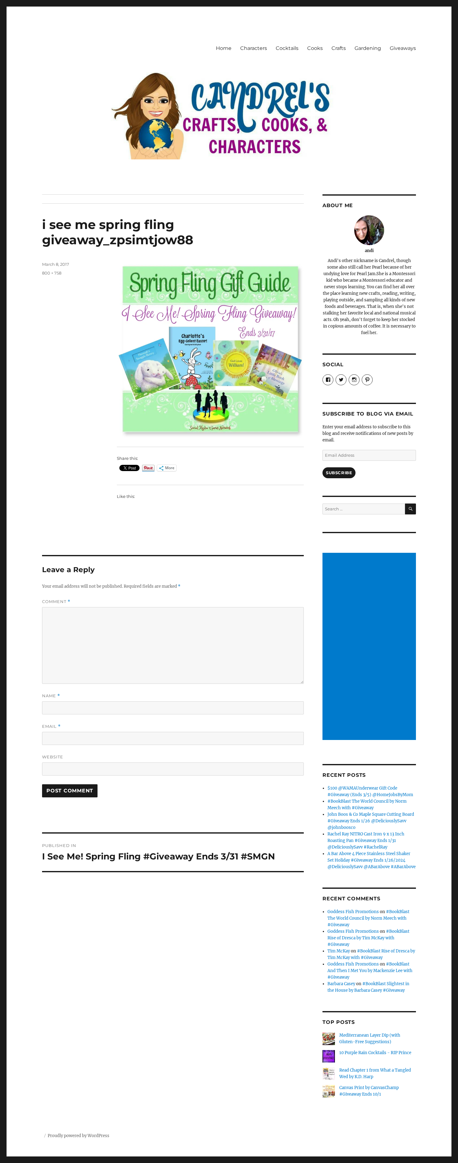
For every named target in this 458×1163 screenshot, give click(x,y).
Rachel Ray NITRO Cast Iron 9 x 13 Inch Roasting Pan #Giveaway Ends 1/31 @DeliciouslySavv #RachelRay (365, 840)
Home (223, 48)
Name (51, 695)
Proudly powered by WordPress (78, 1135)
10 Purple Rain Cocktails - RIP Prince (375, 1052)
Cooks (315, 48)
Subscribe (339, 472)
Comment (56, 601)
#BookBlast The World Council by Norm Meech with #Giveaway (368, 918)
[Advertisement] (370, 647)
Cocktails (287, 48)
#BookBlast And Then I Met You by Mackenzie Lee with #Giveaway (370, 970)
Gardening (368, 48)
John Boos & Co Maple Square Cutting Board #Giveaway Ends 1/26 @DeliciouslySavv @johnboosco (370, 821)
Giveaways (403, 48)
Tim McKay (338, 951)
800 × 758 (51, 272)
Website (52, 756)
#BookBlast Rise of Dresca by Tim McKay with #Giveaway (368, 938)
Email (51, 726)
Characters (253, 48)
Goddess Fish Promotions (353, 911)
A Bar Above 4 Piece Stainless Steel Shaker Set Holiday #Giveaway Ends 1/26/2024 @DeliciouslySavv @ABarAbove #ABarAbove (371, 860)
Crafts (339, 48)
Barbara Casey (341, 983)
